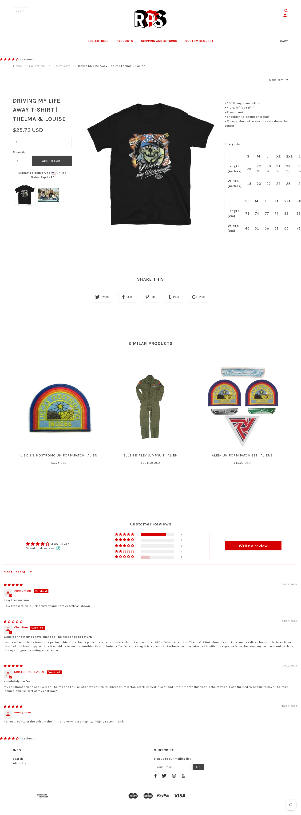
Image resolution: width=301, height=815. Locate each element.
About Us (19, 763)
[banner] (150, 19)
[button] (10, 59)
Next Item (276, 79)
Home (17, 66)
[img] (13, 584)
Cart (284, 41)
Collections (37, 66)
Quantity (19, 152)
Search (18, 758)
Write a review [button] (253, 545)
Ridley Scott (61, 66)
